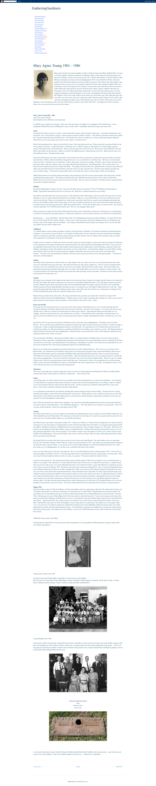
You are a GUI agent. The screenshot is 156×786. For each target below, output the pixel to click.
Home (78, 767)
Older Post (119, 767)
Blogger (85, 781)
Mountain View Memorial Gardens (78, 701)
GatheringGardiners (46, 8)
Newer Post (37, 767)
